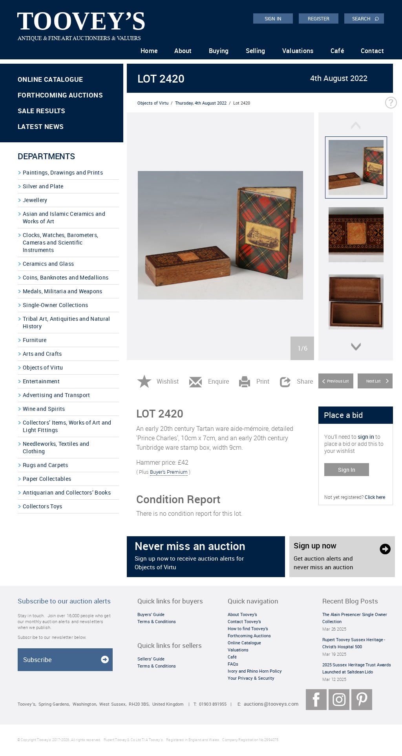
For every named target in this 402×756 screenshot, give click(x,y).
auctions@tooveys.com (271, 704)
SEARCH (365, 18)
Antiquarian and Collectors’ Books (67, 492)
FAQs (233, 664)
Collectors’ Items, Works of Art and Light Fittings (67, 426)
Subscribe (37, 659)
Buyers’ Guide (150, 614)
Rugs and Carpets (45, 465)
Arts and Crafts (42, 353)
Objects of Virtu (43, 367)
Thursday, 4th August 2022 (201, 103)
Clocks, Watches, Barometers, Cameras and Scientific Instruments (60, 242)
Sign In (346, 469)
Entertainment (41, 381)
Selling (255, 50)
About (183, 50)
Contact (372, 50)
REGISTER (319, 18)
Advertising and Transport (56, 395)
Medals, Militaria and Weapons (62, 291)
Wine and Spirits (44, 408)
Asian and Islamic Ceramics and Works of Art (64, 217)
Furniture (35, 340)
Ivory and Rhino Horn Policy (255, 671)
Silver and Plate (43, 186)
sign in (366, 436)
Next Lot (373, 381)
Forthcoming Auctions (60, 94)
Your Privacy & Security (251, 678)
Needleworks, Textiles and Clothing (56, 447)
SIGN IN (273, 18)
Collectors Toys (42, 506)
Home (149, 50)
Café (337, 50)
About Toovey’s (242, 614)
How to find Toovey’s (248, 628)
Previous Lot (338, 381)
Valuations (298, 50)
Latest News (41, 126)
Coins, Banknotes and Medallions (65, 277)
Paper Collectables (47, 478)
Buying (219, 50)
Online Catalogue (50, 79)
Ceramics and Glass (48, 263)
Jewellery (35, 200)
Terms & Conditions (156, 621)
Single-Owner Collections (55, 305)
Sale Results (42, 110)
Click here (375, 497)
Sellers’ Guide (150, 659)
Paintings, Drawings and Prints (63, 172)
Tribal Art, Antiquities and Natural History (66, 322)
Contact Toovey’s (244, 621)
